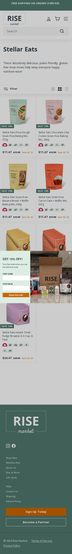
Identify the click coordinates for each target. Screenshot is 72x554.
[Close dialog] (70, 253)
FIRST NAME (8, 274)
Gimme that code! (16, 295)
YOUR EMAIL (8, 284)
